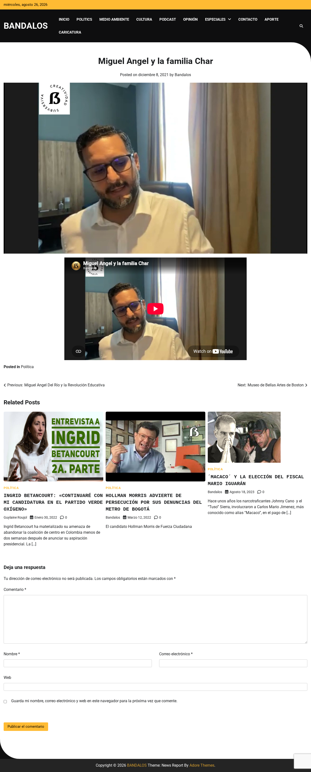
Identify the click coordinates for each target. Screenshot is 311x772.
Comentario (15, 589)
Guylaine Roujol (15, 517)
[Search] (301, 26)
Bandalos (183, 74)
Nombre (12, 654)
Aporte (271, 19)
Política (27, 366)
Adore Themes (202, 765)
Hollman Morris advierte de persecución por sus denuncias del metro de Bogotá (154, 502)
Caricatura (70, 32)
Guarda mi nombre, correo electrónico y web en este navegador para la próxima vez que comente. (94, 701)
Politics (84, 19)
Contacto (247, 19)
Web (7, 677)
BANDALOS (26, 26)
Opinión (190, 19)
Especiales (215, 19)
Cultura (144, 19)
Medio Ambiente (114, 19)
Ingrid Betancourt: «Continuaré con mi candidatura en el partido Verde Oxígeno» (53, 502)
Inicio (64, 19)
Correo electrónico (176, 654)
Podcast (167, 19)
